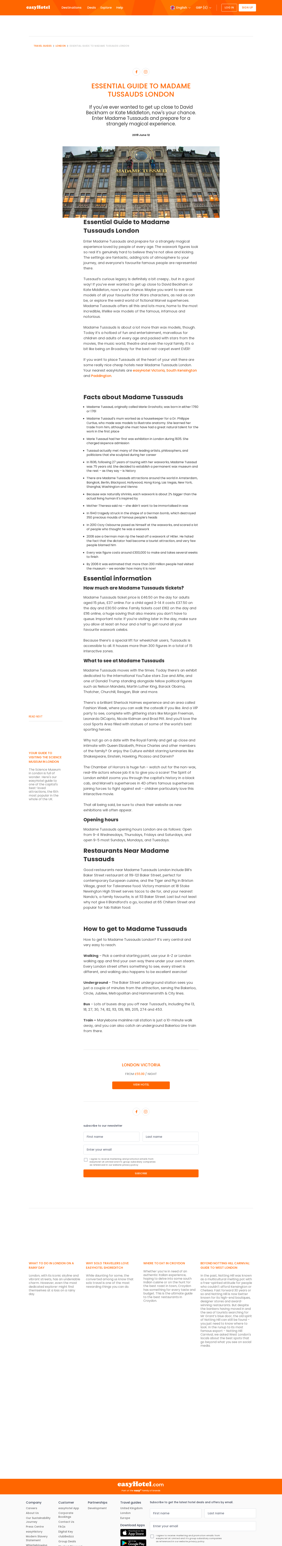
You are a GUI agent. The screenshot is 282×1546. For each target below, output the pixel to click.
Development (97, 1508)
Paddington (101, 375)
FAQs (61, 1527)
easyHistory (34, 1532)
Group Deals (67, 1541)
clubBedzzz (66, 1536)
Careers (31, 1508)
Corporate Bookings (65, 1515)
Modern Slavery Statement (37, 1538)
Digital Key (65, 1532)
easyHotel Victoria (149, 370)
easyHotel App (68, 1508)
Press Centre (35, 1527)
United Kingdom (131, 1508)
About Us (32, 1513)
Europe (125, 1518)
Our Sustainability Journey (38, 1520)
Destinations (72, 7)
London (61, 45)
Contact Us (66, 1522)
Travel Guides (43, 45)
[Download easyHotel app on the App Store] (133, 1533)
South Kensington (181, 370)
